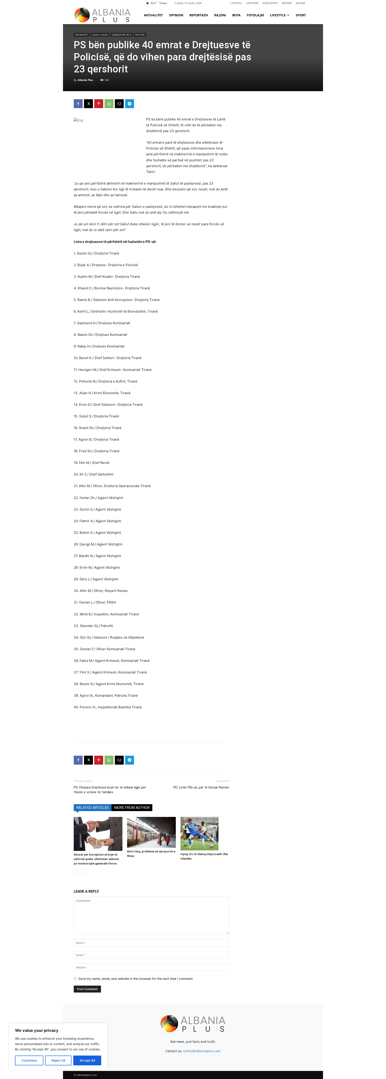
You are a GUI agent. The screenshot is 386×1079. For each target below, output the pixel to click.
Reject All (58, 1060)
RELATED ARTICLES (92, 808)
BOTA (236, 15)
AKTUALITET (153, 15)
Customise (29, 1060)
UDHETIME (252, 3)
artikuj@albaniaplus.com (201, 1051)
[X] (88, 103)
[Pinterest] (98, 103)
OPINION (176, 15)
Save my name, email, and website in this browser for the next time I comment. (135, 978)
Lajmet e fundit (100, 34)
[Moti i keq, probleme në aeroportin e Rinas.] (151, 832)
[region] (58, 1046)
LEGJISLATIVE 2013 (121, 34)
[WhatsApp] (109, 103)
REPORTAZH (198, 15)
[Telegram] (129, 103)
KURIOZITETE (270, 3)
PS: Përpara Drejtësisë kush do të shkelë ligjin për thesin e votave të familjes (110, 789)
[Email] (119, 103)
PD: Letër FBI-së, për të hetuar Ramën (201, 787)
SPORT (301, 15)
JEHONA (300, 3)
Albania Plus (85, 80)
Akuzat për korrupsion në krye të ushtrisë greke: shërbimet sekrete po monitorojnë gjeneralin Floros (96, 859)
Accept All (87, 1060)
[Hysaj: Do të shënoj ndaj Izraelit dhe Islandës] (204, 833)
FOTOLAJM (255, 15)
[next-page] (83, 872)
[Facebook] (78, 103)
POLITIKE (140, 34)
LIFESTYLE (236, 3)
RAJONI (220, 15)
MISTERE (287, 3)
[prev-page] (76, 872)
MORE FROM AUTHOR (132, 808)
